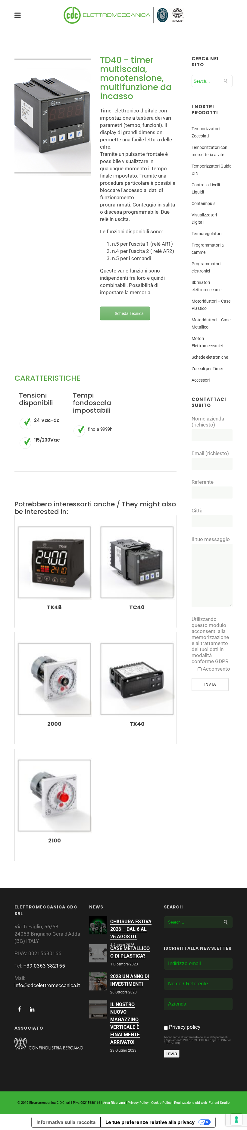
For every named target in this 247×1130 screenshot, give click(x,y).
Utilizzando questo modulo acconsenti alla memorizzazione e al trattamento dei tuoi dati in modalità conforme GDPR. (211, 640)
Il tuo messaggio (211, 539)
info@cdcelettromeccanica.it (47, 985)
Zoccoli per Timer (207, 368)
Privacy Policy (138, 1103)
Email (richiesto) (210, 453)
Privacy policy (184, 1027)
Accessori (201, 380)
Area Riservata (114, 1103)
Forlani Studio (219, 1103)
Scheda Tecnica (129, 313)
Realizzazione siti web (190, 1103)
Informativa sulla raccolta (65, 1122)
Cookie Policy (161, 1103)
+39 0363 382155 (44, 966)
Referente (203, 482)
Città (197, 511)
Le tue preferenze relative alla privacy (150, 1122)
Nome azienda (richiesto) (208, 422)
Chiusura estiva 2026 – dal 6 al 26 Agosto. (131, 929)
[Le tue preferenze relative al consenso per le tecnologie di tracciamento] (236, 1119)
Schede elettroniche (210, 357)
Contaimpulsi (204, 203)
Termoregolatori (206, 233)
